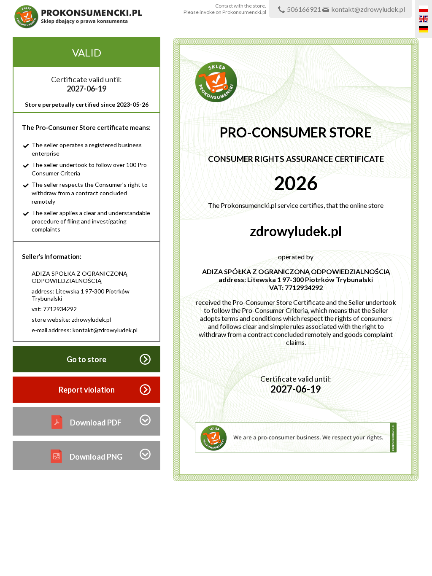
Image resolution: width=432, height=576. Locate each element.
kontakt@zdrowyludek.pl (368, 9)
